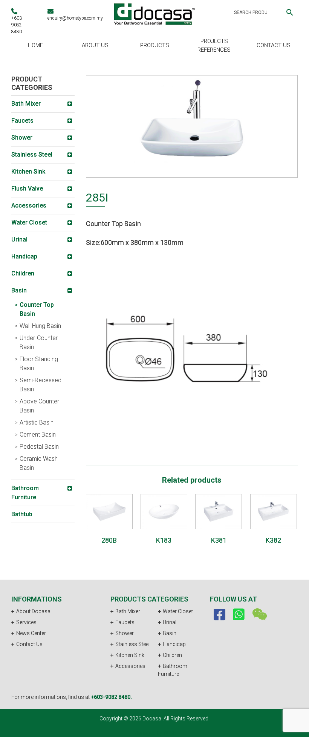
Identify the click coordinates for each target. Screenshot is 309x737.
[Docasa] (154, 13)
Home (35, 45)
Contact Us (274, 45)
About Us (95, 45)
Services (26, 622)
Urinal (169, 622)
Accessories (130, 666)
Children (172, 655)
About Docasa (33, 611)
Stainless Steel (132, 644)
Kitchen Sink (129, 655)
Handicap (174, 644)
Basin (169, 633)
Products (154, 45)
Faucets (125, 622)
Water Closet (178, 611)
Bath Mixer (127, 611)
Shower (124, 633)
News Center (31, 633)
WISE (170, 733)
